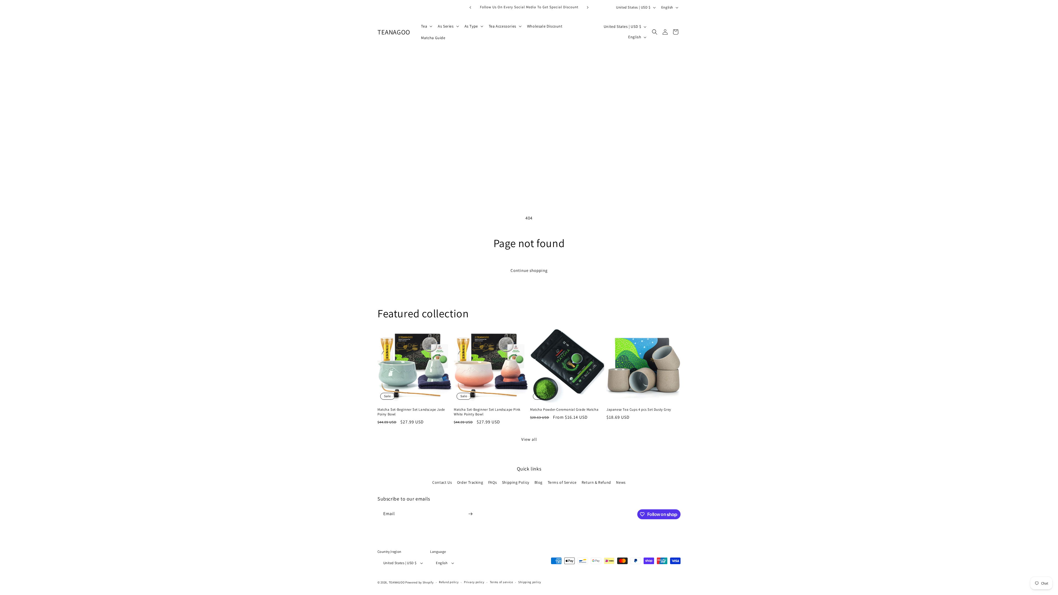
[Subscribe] (470, 513)
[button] (426, 26)
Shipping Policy (515, 482)
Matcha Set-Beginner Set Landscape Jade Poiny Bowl (411, 411)
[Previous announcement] (470, 7)
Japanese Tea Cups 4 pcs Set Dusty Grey (638, 409)
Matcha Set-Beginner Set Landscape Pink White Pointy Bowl (487, 411)
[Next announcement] (588, 7)
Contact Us (442, 482)
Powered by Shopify (419, 582)
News (620, 482)
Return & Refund (596, 482)
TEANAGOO (397, 582)
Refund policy (448, 582)
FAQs (492, 482)
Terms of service (501, 582)
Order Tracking (470, 482)
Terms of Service (562, 482)
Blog (539, 482)
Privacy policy (474, 582)
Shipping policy (529, 582)
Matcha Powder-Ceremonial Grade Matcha (564, 409)
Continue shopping (529, 270)
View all (529, 439)
